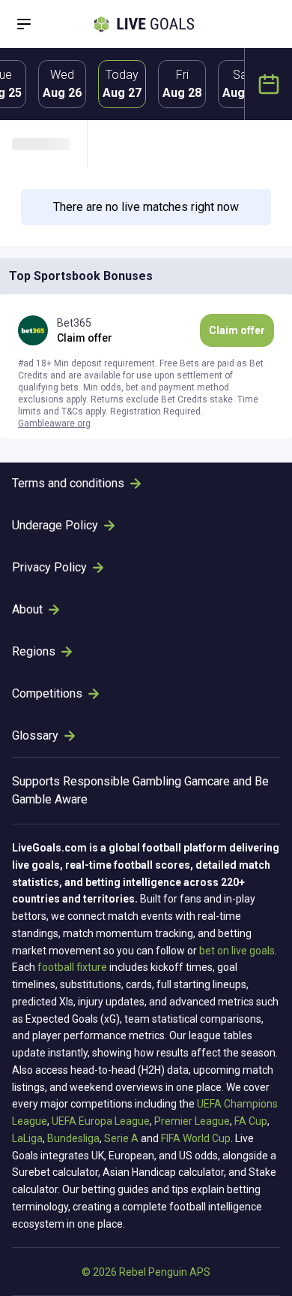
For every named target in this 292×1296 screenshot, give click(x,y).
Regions (33, 651)
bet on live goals (237, 951)
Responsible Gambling (122, 781)
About (27, 609)
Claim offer (237, 330)
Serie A (121, 1138)
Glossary (35, 735)
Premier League (192, 1121)
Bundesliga (73, 1138)
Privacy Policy (49, 567)
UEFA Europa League (101, 1121)
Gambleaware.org (54, 423)
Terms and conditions (68, 483)
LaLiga (27, 1138)
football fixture (72, 967)
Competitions (47, 693)
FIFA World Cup (196, 1138)
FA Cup (250, 1121)
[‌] (49, 144)
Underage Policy (55, 525)
